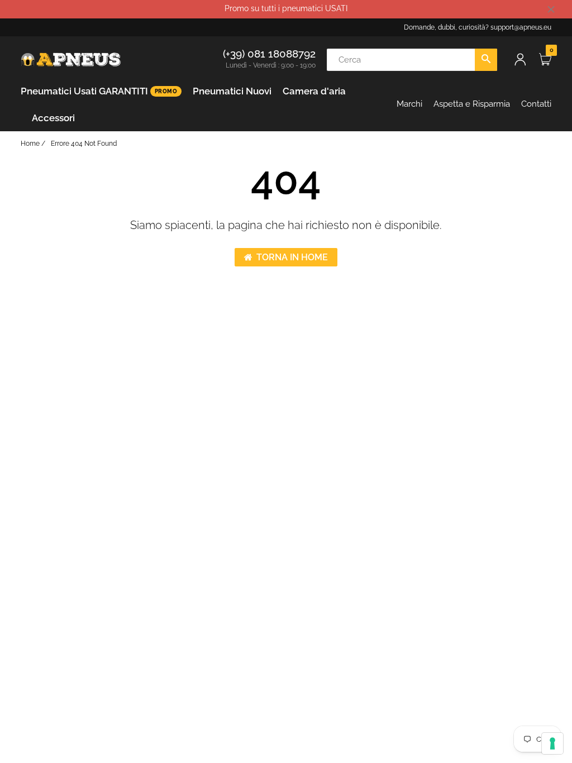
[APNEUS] (71, 59)
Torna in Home (292, 257)
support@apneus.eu (520, 27)
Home (30, 143)
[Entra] (520, 59)
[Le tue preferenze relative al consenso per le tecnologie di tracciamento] (552, 743)
